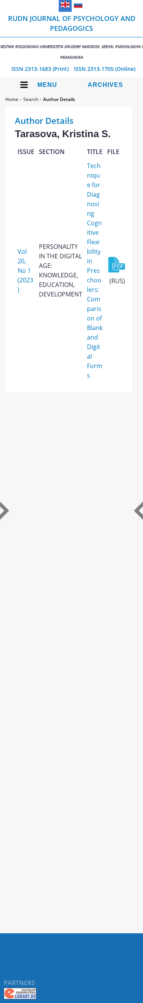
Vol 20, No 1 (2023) (25, 270)
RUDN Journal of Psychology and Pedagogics (71, 37)
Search (30, 99)
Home (11, 99)
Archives (105, 85)
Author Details (59, 99)
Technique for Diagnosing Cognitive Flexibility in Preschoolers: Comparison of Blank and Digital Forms (95, 271)
